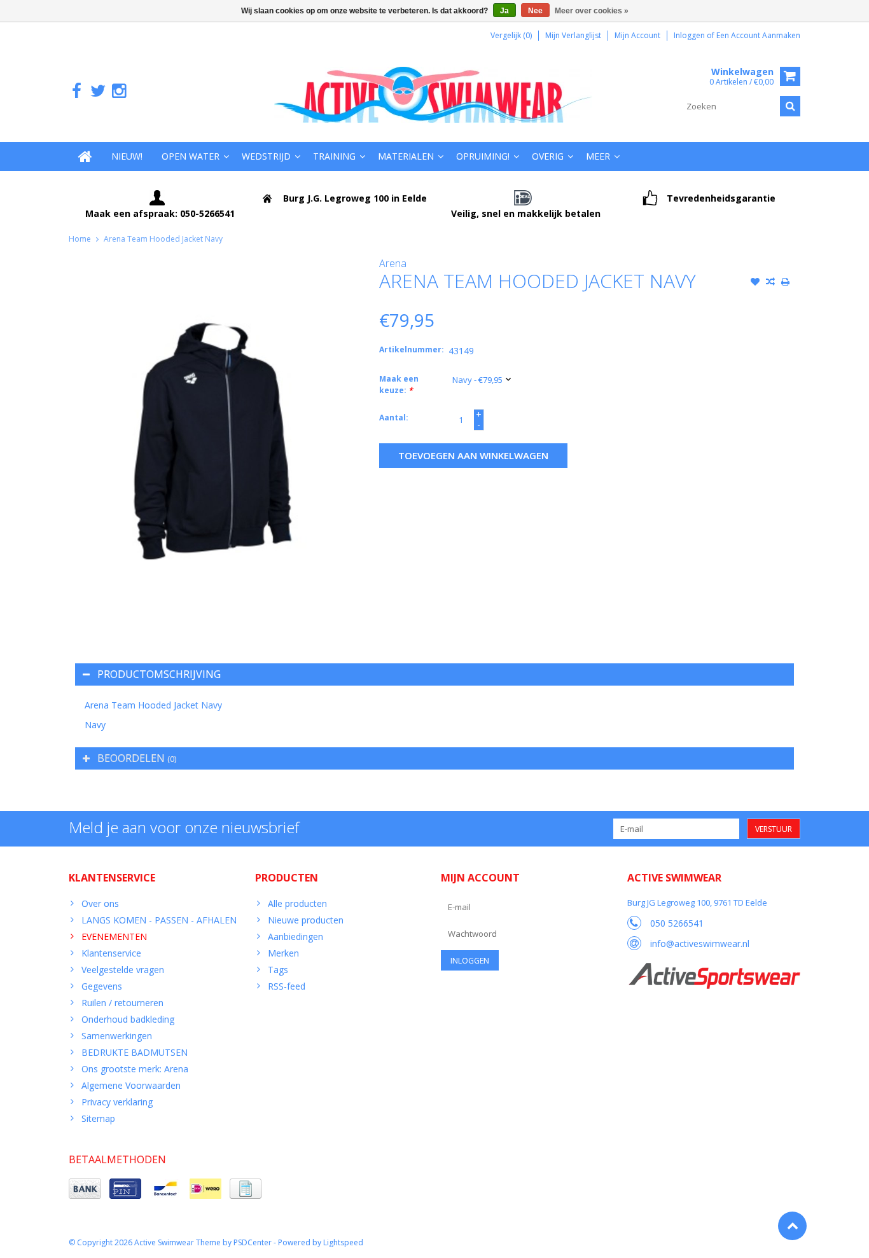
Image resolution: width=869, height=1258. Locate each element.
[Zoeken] (790, 106)
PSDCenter (252, 1242)
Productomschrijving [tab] (159, 674)
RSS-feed (286, 986)
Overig (548, 156)
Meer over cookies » (592, 10)
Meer (598, 156)
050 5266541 (677, 923)
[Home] (85, 156)
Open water (190, 156)
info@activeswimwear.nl (699, 943)
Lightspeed (343, 1242)
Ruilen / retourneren (122, 1003)
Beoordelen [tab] (136, 758)
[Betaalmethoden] (85, 1189)
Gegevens (101, 986)
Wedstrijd (266, 156)
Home (80, 238)
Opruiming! (483, 156)
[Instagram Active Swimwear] (119, 91)
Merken (283, 953)
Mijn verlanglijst (573, 35)
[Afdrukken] (785, 283)
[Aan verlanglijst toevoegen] (755, 283)
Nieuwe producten (306, 920)
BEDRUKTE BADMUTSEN (134, 1052)
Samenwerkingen (116, 1036)
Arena (393, 263)
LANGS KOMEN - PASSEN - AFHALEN (159, 920)
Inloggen (690, 35)
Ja (504, 10)
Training (334, 156)
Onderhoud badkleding (127, 1019)
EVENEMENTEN (114, 936)
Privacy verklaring (117, 1102)
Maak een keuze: (399, 384)
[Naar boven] (792, 1226)
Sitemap (98, 1118)
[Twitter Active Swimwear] (98, 91)
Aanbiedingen (295, 936)
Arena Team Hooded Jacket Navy (163, 238)
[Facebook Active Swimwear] (77, 91)
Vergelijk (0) (511, 35)
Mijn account (637, 35)
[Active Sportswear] (713, 970)
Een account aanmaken (758, 35)
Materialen (406, 156)
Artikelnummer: (411, 349)
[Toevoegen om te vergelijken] (770, 283)
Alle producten (297, 903)
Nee (535, 10)
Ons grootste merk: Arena (134, 1069)
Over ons (100, 903)
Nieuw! (127, 156)
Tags (278, 970)
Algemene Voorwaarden (131, 1085)
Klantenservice (111, 953)
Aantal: (393, 417)
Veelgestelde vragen (122, 970)
